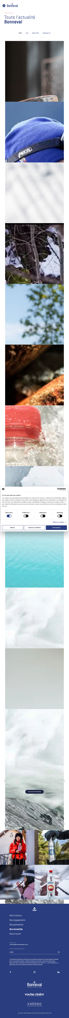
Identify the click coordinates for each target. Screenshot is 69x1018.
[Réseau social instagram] (34, 972)
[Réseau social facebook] (11, 972)
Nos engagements (17, 920)
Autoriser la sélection (34, 527)
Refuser (12, 527)
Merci (22, 1013)
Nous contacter (35, 1013)
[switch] (26, 516)
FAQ (50, 1013)
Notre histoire (16, 915)
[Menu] (4, 5)
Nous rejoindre (42, 1013)
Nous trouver (15, 933)
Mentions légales (27, 1013)
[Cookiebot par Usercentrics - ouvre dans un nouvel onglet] (59, 489)
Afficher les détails (58, 522)
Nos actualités (16, 929)
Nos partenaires (16, 924)
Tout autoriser (56, 527)
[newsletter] (47, 952)
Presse (47, 1013)
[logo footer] (34, 984)
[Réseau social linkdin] (58, 972)
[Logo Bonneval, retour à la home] (12, 6)
